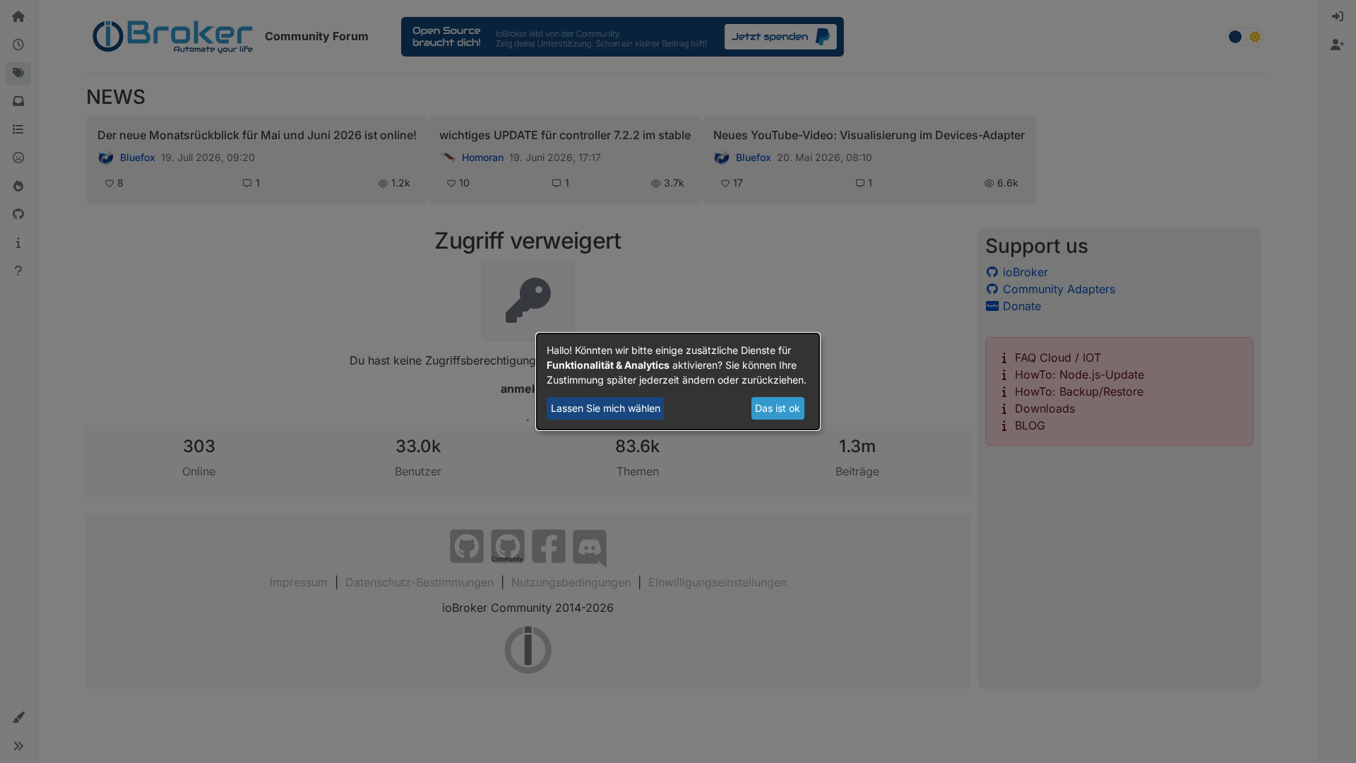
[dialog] (678, 381)
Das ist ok (777, 408)
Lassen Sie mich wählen (605, 408)
